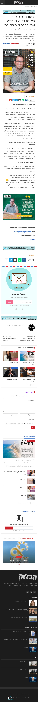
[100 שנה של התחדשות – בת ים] (27, 356)
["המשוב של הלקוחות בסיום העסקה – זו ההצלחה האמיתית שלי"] (33, 611)
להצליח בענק (23, 479)
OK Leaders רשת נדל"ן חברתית (19, 560)
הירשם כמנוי (9, 528)
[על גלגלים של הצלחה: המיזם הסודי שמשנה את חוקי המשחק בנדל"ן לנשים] (31, 473)
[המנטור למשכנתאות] (10, 372)
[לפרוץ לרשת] (31, 489)
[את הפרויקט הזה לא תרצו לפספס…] (33, 619)
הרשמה (9, 302)
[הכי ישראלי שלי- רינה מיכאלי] (33, 603)
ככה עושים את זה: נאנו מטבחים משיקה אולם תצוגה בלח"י (27, 340)
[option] (19, 553)
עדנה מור (26, 647)
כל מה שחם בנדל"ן (15, 43)
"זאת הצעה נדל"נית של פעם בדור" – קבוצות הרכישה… (15, 639)
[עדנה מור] (33, 649)
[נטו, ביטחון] (31, 497)
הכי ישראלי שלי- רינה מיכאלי (21, 601)
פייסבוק (32, 240)
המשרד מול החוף (24, 669)
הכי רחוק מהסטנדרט (23, 661)
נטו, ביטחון (23, 495)
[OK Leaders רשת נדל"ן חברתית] (19, 552)
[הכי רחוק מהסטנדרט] (33, 663)
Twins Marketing (26, 697)
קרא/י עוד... (33, 588)
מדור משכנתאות (7, 43)
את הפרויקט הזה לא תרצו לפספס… (19, 617)
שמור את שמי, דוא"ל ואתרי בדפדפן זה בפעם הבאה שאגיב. (19, 423)
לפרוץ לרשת (23, 487)
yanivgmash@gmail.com (23, 232)
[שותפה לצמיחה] (10, 356)
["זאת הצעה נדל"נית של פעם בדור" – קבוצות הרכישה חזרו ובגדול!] (33, 641)
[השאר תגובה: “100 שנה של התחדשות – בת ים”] (4, 463)
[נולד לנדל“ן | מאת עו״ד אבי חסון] (33, 633)
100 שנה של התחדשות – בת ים (25, 460)
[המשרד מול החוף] (33, 671)
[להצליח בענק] (31, 481)
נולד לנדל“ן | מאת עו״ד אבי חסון (20, 631)
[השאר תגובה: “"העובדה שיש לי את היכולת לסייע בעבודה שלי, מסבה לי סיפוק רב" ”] (26, 96)
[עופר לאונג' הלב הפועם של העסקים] (27, 372)
